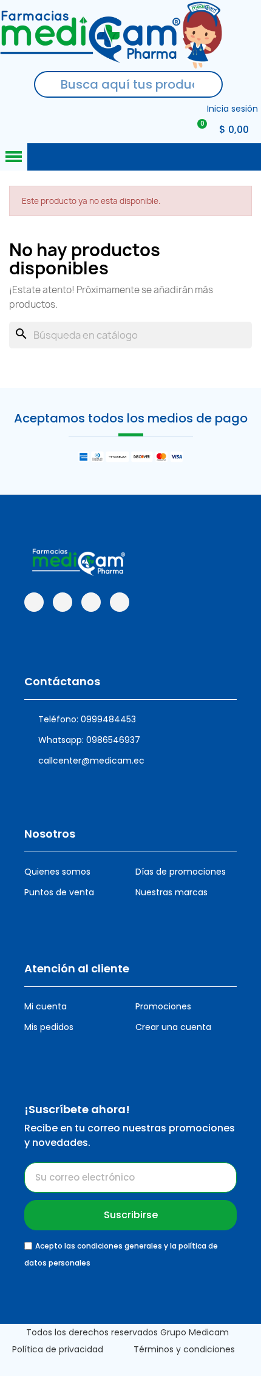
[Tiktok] (91, 602)
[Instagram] (62, 602)
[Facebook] (34, 602)
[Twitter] (119, 602)
